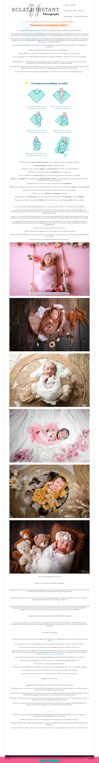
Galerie (73, 5)
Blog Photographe (81, 16)
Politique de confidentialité (53, 760)
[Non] (97, 760)
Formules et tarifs (69, 11)
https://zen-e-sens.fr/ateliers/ (53, 654)
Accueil (66, 5)
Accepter (42, 760)
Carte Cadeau (68, 16)
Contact (81, 11)
